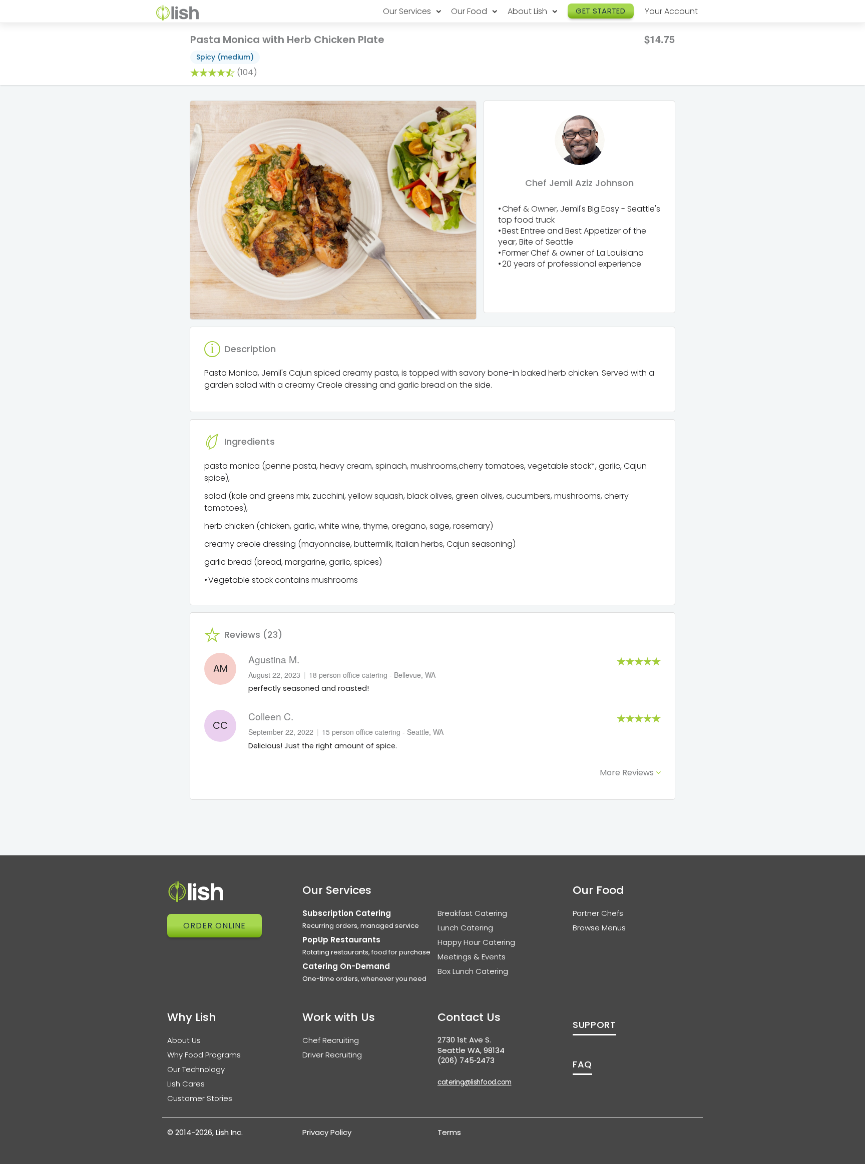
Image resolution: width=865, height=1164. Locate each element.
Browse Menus (599, 927)
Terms (449, 1132)
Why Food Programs (204, 1054)
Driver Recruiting (332, 1054)
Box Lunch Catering (473, 971)
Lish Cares (186, 1083)
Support (594, 1024)
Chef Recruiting (330, 1040)
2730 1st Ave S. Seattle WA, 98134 (471, 1044)
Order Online (214, 925)
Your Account (671, 11)
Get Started (600, 11)
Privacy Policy (326, 1132)
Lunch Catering (465, 927)
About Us (184, 1040)
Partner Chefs (598, 913)
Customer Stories (199, 1098)
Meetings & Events (472, 956)
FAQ (582, 1064)
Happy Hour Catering (476, 942)
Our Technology (196, 1069)
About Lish (528, 11)
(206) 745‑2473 (466, 1060)
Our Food (470, 11)
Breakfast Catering (472, 913)
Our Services (408, 11)
